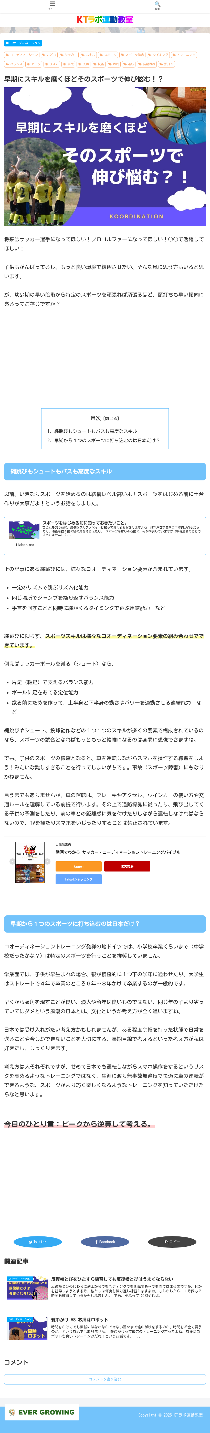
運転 (131, 63)
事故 (71, 63)
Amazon (78, 866)
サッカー (71, 54)
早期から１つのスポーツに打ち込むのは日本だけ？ (107, 440)
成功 (86, 63)
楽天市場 (127, 866)
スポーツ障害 (134, 54)
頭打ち (168, 63)
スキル (90, 54)
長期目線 (149, 63)
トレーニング (186, 54)
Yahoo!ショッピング (78, 879)
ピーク (36, 63)
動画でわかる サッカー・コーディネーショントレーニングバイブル (118, 852)
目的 (116, 63)
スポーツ (110, 54)
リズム (54, 63)
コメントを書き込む (105, 1379)
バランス (16, 63)
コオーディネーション (25, 42)
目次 (96, 418)
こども (51, 54)
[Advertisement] (105, 354)
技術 (101, 63)
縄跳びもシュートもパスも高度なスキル (95, 431)
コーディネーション (24, 54)
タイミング (160, 54)
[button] (194, 812)
